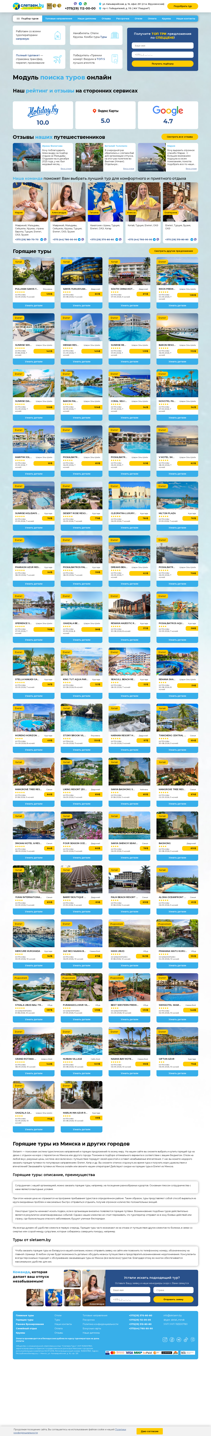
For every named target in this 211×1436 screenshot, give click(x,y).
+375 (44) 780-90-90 (65, 239)
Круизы (166, 18)
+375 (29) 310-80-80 (176, 239)
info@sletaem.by (173, 1315)
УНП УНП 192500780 (176, 1324)
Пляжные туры (25, 1315)
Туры (57, 1319)
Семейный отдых (26, 1328)
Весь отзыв (66, 168)
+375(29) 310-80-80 (140, 1324)
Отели (138, 18)
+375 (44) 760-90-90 (140, 239)
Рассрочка (122, 18)
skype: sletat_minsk (174, 1319)
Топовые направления (58, 18)
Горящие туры (24, 1319)
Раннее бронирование (30, 1324)
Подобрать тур (183, 6)
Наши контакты (185, 18)
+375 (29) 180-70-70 (26, 239)
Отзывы (106, 18)
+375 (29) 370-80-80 (102, 239)
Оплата (152, 18)
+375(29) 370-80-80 (140, 1315)
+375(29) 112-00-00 (80, 8)
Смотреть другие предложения (173, 251)
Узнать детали (33, 305)
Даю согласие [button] (149, 1431)
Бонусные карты (92, 1328)
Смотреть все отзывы (180, 136)
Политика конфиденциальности (100, 1324)
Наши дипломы (87, 18)
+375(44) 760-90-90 (141, 1328)
